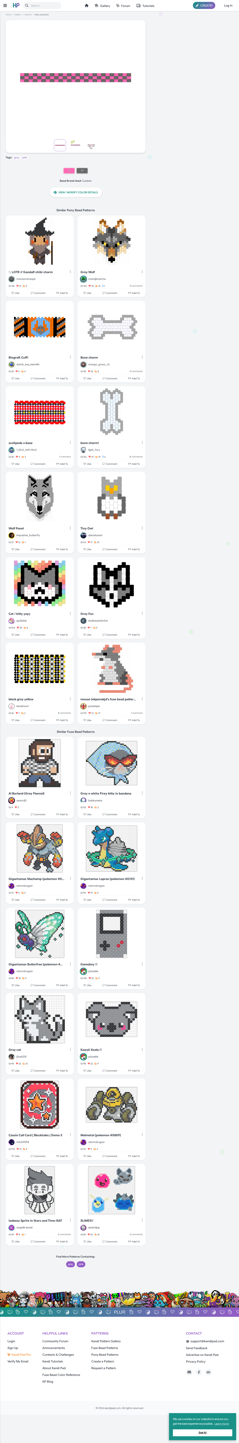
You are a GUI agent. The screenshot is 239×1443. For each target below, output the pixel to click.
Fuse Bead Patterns (104, 1348)
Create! (206, 6)
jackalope (94, 706)
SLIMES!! (86, 1221)
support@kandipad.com (207, 1341)
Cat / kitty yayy (19, 614)
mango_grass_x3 (99, 364)
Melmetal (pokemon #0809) (100, 1135)
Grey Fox (87, 614)
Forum (125, 6)
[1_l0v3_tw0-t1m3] (12, 450)
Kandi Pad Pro (21, 1355)
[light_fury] (83, 450)
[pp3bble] (12, 621)
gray (16, 157)
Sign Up (12, 1348)
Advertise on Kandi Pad (202, 1355)
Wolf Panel (16, 528)
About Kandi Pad (54, 1368)
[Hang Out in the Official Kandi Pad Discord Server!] (189, 1372)
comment (65, 456)
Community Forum (55, 1341)
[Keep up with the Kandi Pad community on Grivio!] (208, 1372)
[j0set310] (12, 1057)
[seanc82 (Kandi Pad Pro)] (12, 800)
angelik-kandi (24, 1227)
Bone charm (89, 357)
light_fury (94, 449)
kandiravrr (22, 706)
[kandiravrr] (12, 706)
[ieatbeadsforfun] (83, 621)
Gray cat (15, 1050)
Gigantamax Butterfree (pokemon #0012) (37, 964)
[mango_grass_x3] (83, 365)
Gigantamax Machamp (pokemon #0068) (37, 879)
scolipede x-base (20, 443)
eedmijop (94, 1227)
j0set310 (21, 1056)
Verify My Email (17, 1361)
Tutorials (148, 6)
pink (24, 157)
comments (136, 285)
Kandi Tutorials (52, 1361)
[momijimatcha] (83, 279)
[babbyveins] (83, 800)
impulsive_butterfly (28, 535)
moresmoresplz (26, 279)
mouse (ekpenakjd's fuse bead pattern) (108, 699)
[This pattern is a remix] (10, 272)
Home (86, 5)
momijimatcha (97, 279)
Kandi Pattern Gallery (106, 1341)
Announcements (53, 1348)
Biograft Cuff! (18, 357)
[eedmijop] (83, 1228)
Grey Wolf (87, 272)
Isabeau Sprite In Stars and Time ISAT (35, 1221)
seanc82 (21, 800)
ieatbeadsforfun (98, 620)
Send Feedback (196, 1348)
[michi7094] (12, 1142)
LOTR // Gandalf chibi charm (32, 272)
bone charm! (89, 443)
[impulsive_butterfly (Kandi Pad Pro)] (12, 535)
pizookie (93, 971)
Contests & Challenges (58, 1355)
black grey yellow (21, 699)
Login (11, 1341)
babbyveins (95, 800)
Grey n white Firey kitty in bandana (105, 793)
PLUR (119, 1312)
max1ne (28, 14)
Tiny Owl (86, 528)
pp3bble (21, 620)
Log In (228, 5)
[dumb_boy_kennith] (12, 365)
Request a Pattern (103, 1368)
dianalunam (95, 535)
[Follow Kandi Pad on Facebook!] (198, 1372)
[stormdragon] (12, 886)
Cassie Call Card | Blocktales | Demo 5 (35, 1135)
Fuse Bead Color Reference (61, 1375)
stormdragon (24, 885)
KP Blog (47, 1382)
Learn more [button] (221, 1423)
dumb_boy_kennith (27, 364)
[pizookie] (83, 971)
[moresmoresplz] (12, 279)
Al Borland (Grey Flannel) (26, 793)
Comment (39, 292)
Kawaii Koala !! (91, 1050)
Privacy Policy (195, 1362)
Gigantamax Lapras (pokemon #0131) (107, 879)
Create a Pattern (102, 1361)
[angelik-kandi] (12, 1228)
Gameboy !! (88, 964)
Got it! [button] (203, 1432)
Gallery (105, 6)
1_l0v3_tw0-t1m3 (26, 449)
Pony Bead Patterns (104, 1355)
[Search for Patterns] (26, 5)
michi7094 (22, 1142)
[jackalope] (83, 706)
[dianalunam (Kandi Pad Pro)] (83, 535)
